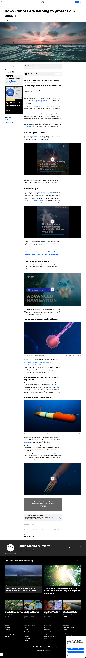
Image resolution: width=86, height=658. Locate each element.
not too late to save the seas (43, 114)
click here (37, 459)
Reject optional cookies (75, 648)
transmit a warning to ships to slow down (34, 200)
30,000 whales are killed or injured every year (41, 192)
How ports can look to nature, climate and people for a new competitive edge (31, 612)
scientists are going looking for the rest (33, 364)
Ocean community (30, 126)
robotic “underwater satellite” (37, 137)
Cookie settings (75, 655)
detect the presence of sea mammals (39, 243)
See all (79, 560)
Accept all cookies (75, 651)
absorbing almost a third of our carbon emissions (41, 106)
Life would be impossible (41, 100)
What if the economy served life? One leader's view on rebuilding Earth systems (62, 589)
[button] (53, 159)
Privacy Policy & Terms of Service (43, 650)
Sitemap (43, 652)
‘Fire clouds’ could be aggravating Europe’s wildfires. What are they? (21, 589)
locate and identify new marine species (36, 269)
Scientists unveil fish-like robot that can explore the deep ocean (41, 254)
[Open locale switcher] (1, 654)
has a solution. (52, 384)
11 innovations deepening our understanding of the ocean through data (43, 251)
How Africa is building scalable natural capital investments (71, 612)
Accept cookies (43, 506)
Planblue (35, 136)
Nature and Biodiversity (12, 8)
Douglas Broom (8, 64)
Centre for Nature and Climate (32, 67)
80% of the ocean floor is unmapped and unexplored (40, 179)
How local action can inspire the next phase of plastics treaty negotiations (52, 612)
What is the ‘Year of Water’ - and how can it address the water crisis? (14, 612)
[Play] (26, 74)
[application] (52, 159)
